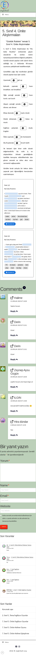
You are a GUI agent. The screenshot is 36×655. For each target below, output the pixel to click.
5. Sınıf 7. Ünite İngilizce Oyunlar (22, 590)
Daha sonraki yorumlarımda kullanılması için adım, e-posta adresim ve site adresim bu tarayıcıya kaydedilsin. (17, 518)
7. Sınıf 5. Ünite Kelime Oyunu (14, 627)
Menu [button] (7, 14)
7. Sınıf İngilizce (14, 569)
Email (4, 495)
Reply (13, 311)
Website (5, 506)
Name (4, 485)
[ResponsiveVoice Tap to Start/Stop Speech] (14, 80)
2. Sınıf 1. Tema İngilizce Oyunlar (15, 615)
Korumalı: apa (7, 609)
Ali (7, 545)
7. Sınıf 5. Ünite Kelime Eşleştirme (15, 633)
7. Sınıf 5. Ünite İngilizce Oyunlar (15, 621)
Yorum (5, 460)
